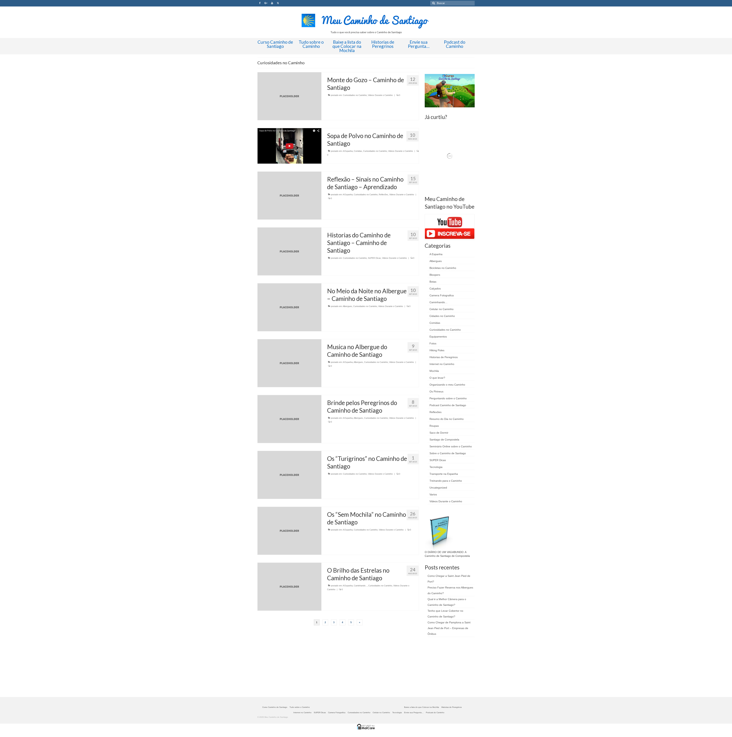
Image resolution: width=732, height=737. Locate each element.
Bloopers (434, 274)
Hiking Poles (436, 350)
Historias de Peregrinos (443, 357)
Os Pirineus (436, 391)
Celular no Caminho (441, 309)
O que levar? (437, 377)
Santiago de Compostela (444, 439)
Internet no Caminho (441, 364)
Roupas (434, 425)
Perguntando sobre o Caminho (448, 398)
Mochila (434, 370)
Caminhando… (438, 302)
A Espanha (348, 151)
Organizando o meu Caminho (447, 384)
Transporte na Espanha (443, 473)
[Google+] (265, 3)
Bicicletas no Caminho (442, 267)
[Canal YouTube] (272, 3)
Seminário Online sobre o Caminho (450, 446)
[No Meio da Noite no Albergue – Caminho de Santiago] (289, 307)
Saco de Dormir (438, 432)
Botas (432, 281)
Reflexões (383, 194)
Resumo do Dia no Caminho (446, 418)
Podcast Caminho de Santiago (447, 405)
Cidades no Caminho (442, 315)
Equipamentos (438, 336)
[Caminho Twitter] (278, 3)
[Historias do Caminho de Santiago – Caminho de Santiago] (289, 251)
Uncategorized (438, 487)
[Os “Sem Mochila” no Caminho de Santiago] (289, 530)
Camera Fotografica (441, 295)
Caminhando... (360, 585)
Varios (433, 494)
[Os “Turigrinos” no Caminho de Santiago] (289, 474)
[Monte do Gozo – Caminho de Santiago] (289, 95)
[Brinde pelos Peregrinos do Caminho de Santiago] (289, 418)
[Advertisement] (453, 666)
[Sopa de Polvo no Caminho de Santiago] (289, 145)
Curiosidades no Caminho (355, 95)
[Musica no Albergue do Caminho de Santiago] (289, 362)
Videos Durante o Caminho (380, 95)
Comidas (358, 151)
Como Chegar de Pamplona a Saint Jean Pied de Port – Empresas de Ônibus (449, 628)
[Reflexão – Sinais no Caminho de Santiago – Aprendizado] (289, 195)
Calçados (435, 288)
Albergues (347, 306)
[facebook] (259, 3)
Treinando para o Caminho (445, 480)
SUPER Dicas (374, 258)
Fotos (432, 343)
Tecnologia (435, 467)
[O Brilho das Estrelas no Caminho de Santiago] (289, 586)
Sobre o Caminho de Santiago (447, 453)
